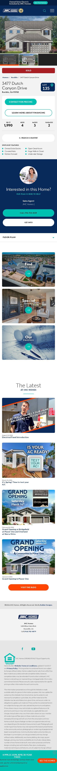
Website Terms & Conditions (26, 666)
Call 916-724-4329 (28, 213)
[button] (44, 10)
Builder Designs (46, 605)
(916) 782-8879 (30, 631)
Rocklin (14, 77)
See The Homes (47, 760)
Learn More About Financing (28, 113)
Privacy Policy (12, 668)
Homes (5, 77)
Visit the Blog (28, 587)
